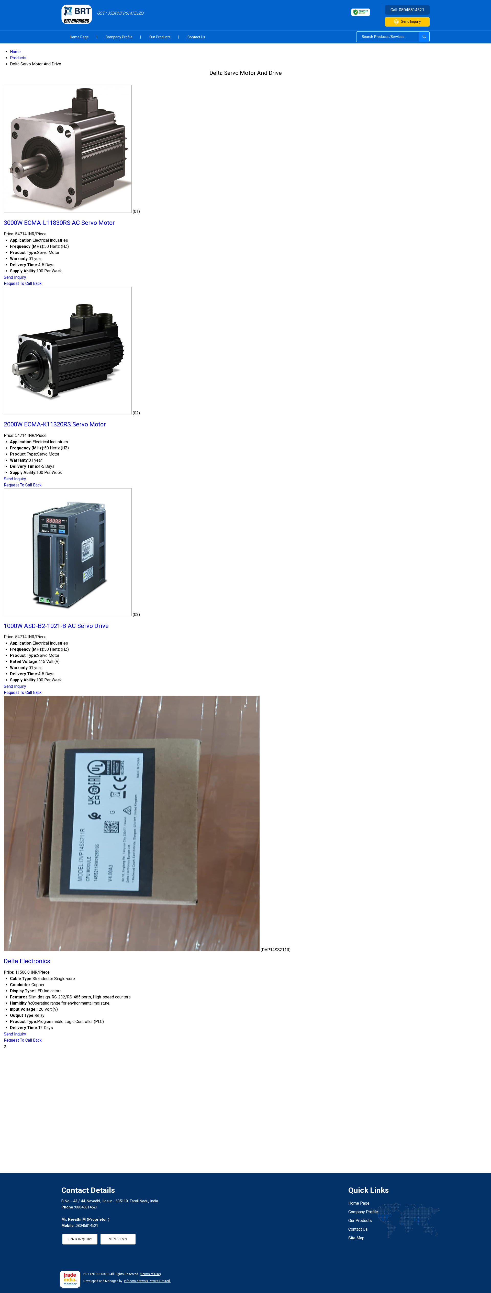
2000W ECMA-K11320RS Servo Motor (55, 424)
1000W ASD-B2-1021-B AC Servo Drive (56, 626)
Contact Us (196, 37)
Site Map (356, 1238)
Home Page (79, 37)
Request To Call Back (23, 283)
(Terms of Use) (150, 1274)
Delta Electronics (27, 961)
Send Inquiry (411, 21)
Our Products (160, 37)
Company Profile (119, 37)
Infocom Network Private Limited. (147, 1281)
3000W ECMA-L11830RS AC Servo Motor (59, 222)
